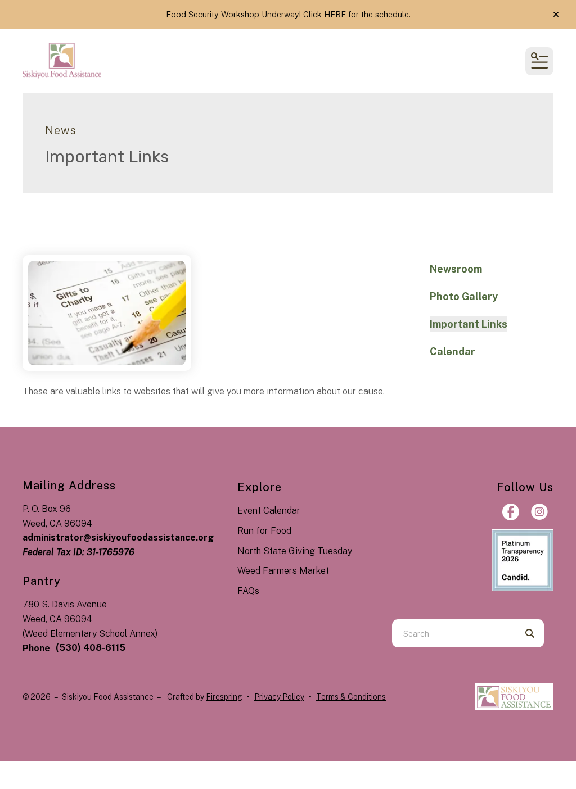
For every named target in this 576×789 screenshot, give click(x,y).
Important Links (468, 324)
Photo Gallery (464, 296)
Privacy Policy (279, 696)
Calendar (452, 351)
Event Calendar (268, 510)
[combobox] (454, 633)
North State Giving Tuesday (294, 551)
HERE (335, 14)
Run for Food (264, 530)
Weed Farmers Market (283, 570)
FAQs (248, 591)
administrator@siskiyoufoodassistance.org (118, 537)
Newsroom (456, 269)
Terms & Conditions (351, 696)
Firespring (224, 696)
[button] (556, 14)
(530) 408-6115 (90, 647)
